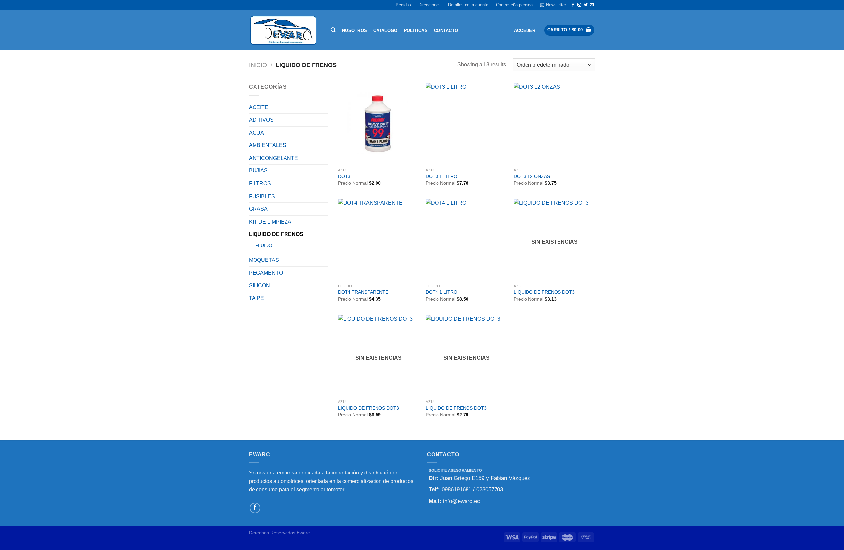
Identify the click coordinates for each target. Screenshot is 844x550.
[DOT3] (378, 123)
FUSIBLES (262, 196)
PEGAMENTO (266, 273)
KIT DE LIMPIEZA (270, 222)
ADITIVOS (261, 120)
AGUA (256, 133)
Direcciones (429, 4)
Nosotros (354, 30)
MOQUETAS (264, 260)
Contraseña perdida (514, 4)
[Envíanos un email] (592, 5)
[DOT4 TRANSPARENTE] (378, 239)
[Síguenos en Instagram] (579, 5)
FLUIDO (263, 245)
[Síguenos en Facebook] (573, 5)
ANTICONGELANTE (273, 158)
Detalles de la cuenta (468, 4)
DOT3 (344, 176)
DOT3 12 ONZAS (532, 176)
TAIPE (256, 298)
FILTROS (260, 183)
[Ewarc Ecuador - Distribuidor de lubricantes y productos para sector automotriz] (283, 30)
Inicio (258, 64)
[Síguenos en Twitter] (586, 5)
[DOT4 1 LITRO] (466, 239)
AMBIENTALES (267, 145)
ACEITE (258, 107)
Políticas (416, 30)
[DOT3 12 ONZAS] (554, 123)
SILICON (259, 285)
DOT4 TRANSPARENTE (363, 292)
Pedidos (403, 4)
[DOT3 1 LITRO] (466, 123)
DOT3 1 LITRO (441, 176)
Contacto (446, 30)
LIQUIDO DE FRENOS (276, 234)
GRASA (258, 209)
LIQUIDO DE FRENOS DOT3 (544, 292)
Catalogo (385, 30)
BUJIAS (258, 170)
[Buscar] (333, 30)
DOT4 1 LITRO (441, 292)
